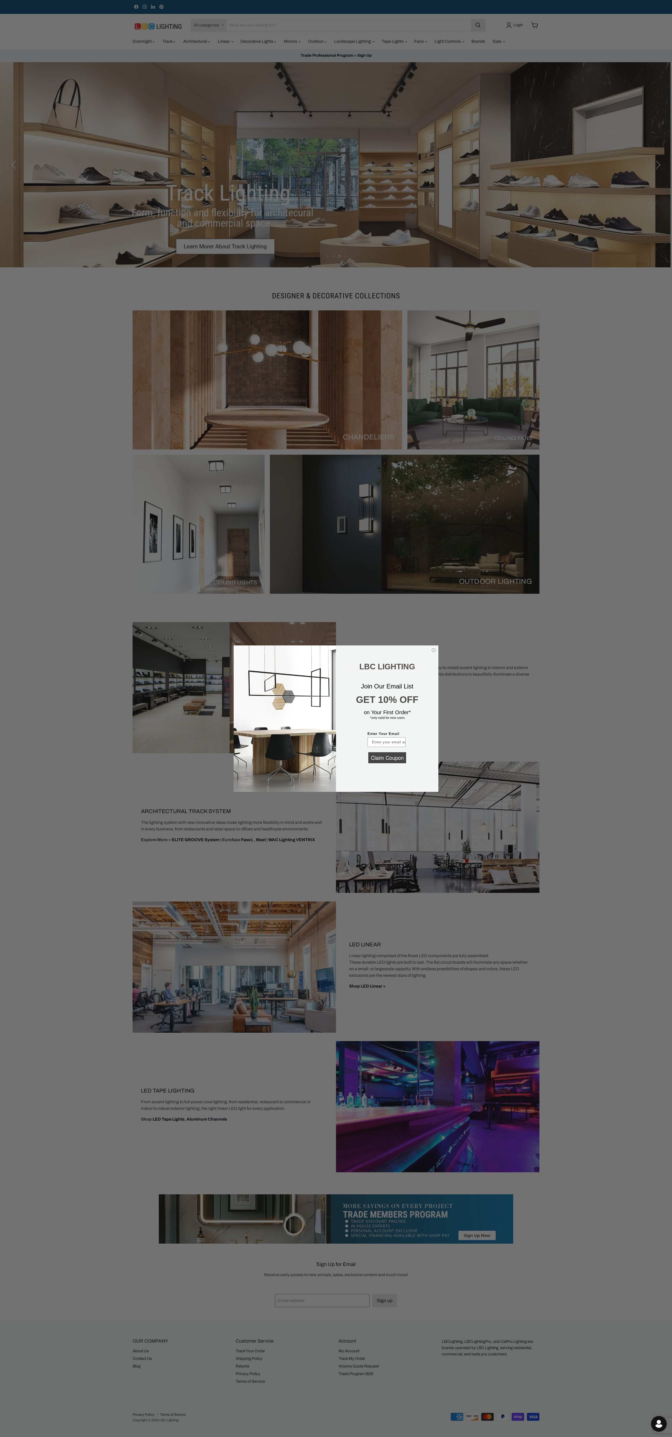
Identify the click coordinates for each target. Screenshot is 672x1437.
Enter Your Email (384, 734)
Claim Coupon (387, 757)
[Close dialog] (433, 650)
